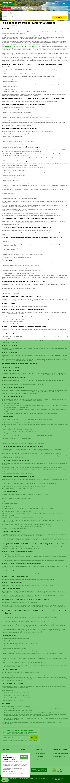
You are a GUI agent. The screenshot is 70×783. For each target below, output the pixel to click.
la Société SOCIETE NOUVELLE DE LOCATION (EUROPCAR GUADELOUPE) (22, 46)
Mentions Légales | (14, 778)
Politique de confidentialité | (26, 778)
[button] (5, 780)
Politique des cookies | (39, 778)
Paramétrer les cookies (9, 776)
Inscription (34, 737)
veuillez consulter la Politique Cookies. (44, 158)
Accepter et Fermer (23, 776)
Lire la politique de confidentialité (9, 771)
